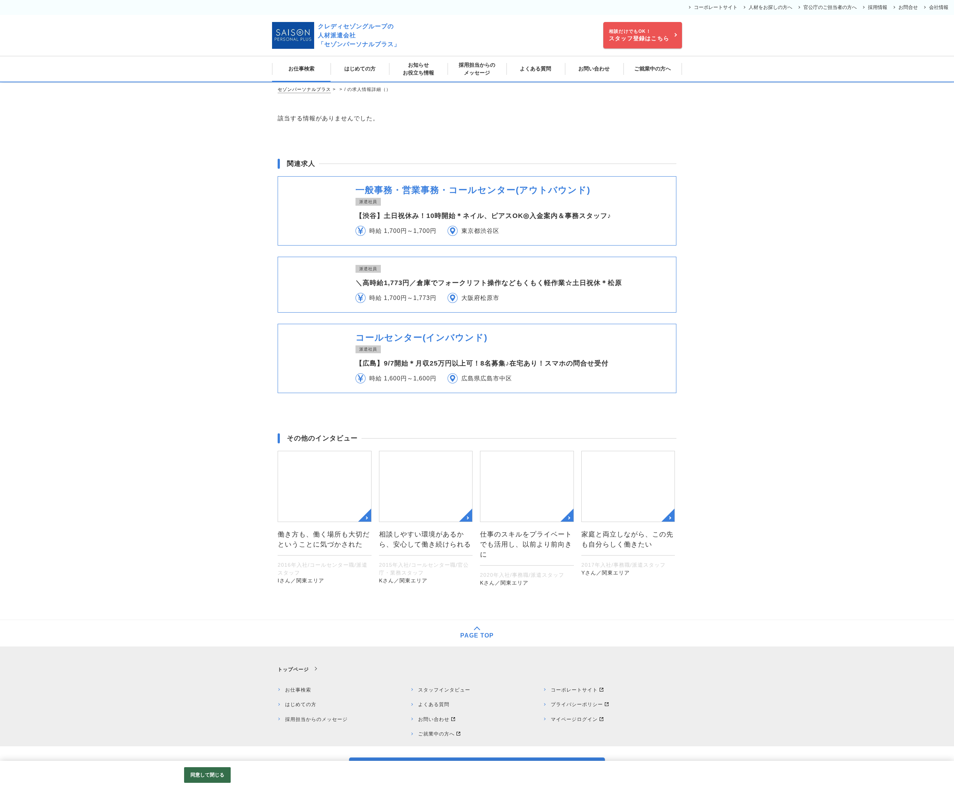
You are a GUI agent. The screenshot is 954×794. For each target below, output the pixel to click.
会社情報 (938, 7)
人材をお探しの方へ (770, 7)
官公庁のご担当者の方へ (830, 7)
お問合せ (908, 7)
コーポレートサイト (715, 7)
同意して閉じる (207, 775)
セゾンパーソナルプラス (304, 89)
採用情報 (877, 7)
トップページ (293, 669)
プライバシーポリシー (577, 704)
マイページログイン (574, 719)
